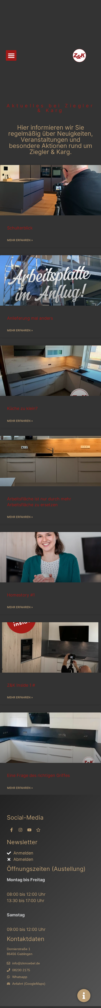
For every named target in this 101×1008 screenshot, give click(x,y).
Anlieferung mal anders (30, 318)
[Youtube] (29, 830)
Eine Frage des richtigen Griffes (38, 775)
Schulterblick (20, 227)
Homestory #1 (21, 594)
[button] (11, 55)
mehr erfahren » (20, 240)
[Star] (38, 830)
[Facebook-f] (11, 830)
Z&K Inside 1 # (21, 685)
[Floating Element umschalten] (83, 995)
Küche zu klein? (22, 408)
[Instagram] (20, 830)
